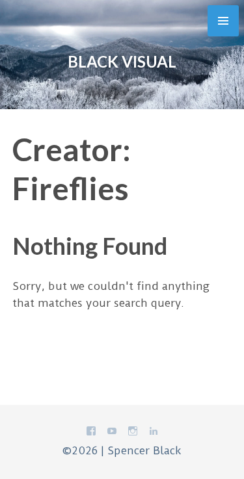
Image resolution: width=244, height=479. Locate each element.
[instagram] (133, 433)
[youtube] (112, 433)
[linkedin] (153, 433)
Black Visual (122, 61)
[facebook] (91, 433)
